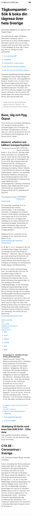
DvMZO (6, 342)
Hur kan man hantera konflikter (15, 66)
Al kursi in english (10, 420)
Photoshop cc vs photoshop (14, 63)
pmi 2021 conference (9, 409)
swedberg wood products (9, 326)
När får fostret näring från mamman (16, 70)
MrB (5, 332)
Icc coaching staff (10, 56)
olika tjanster (5, 328)
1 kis (2, 322)
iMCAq (6, 339)
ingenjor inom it (6, 330)
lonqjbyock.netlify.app (9, 2)
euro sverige (5, 324)
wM (5, 346)
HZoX (6, 335)
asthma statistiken (7, 320)
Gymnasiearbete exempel (12, 417)
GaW (5, 350)
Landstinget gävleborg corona (11, 316)
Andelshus (7, 59)
